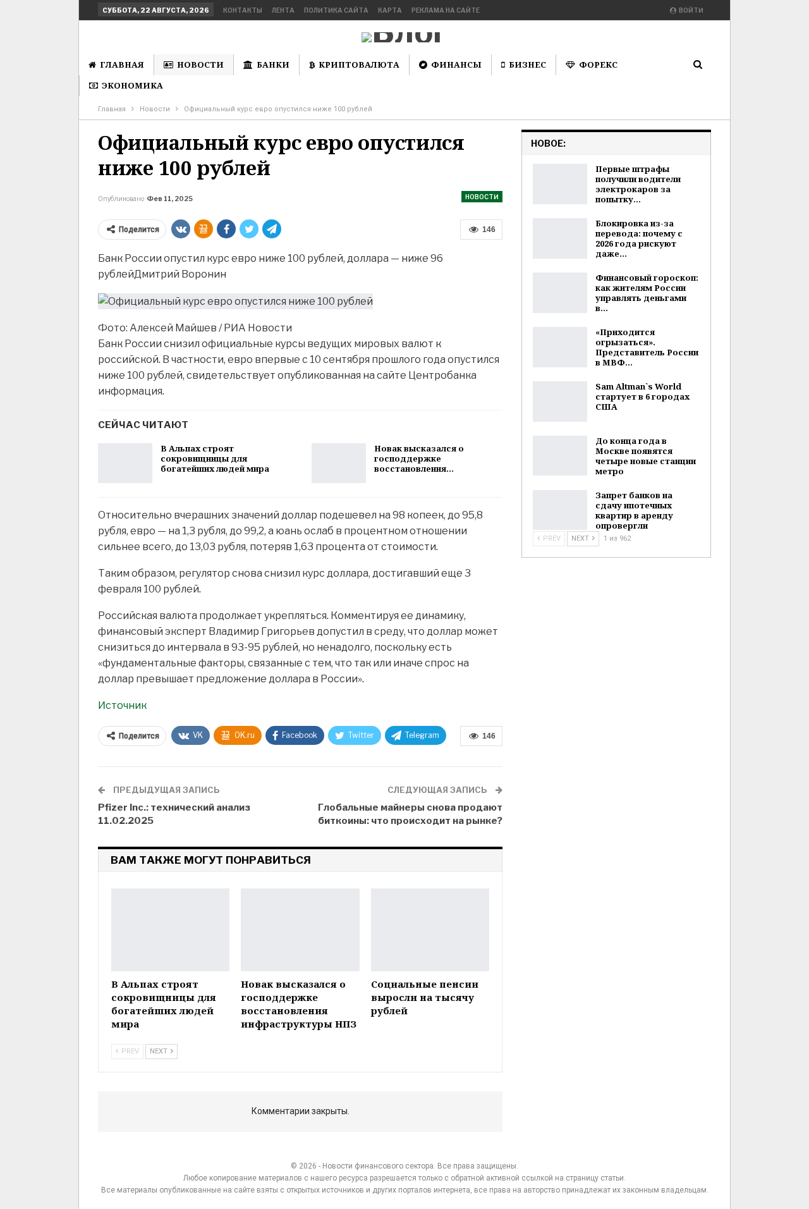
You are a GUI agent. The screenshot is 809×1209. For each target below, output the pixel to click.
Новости (200, 64)
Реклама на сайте (445, 10)
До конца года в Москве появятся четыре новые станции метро (645, 456)
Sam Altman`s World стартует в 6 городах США (642, 396)
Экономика (132, 85)
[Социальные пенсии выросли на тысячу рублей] (430, 929)
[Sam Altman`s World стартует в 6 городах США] (560, 401)
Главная (122, 64)
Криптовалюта (359, 64)
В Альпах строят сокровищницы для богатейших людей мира (215, 458)
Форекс (598, 64)
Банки (273, 64)
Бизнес (527, 64)
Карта (390, 10)
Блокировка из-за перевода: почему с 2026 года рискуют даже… (639, 238)
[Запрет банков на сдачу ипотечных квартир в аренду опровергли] (560, 510)
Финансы (456, 64)
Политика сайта (336, 10)
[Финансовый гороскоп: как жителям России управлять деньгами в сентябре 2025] (560, 293)
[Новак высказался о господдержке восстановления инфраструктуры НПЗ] (339, 463)
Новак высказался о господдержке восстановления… (419, 458)
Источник (122, 705)
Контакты (242, 10)
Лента (283, 10)
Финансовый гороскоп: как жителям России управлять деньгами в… (646, 293)
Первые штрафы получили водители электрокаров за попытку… (638, 184)
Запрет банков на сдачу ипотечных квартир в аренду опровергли (634, 510)
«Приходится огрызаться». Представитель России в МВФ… (646, 347)
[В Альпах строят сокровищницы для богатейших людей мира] (125, 463)
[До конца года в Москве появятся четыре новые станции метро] (560, 456)
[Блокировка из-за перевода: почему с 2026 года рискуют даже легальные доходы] (560, 238)
